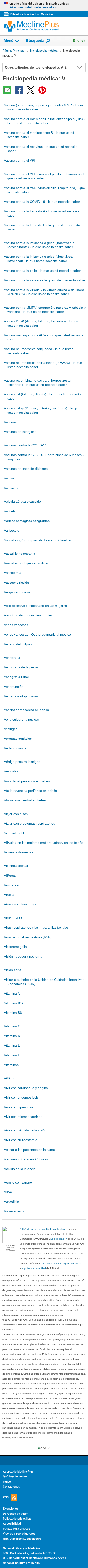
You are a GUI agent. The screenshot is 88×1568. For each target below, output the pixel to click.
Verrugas (10, 729)
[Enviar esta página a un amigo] (7, 90)
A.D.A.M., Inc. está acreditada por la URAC (43, 1229)
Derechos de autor (15, 1513)
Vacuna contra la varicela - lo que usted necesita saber (44, 280)
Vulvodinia (11, 1201)
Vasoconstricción (16, 582)
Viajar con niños (16, 814)
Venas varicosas (16, 625)
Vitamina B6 (13, 1012)
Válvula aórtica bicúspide (22, 501)
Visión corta (12, 970)
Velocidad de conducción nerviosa (29, 615)
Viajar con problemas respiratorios (29, 823)
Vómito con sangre (18, 1182)
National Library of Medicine (21, 1548)
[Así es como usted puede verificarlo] (44, 5)
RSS (6, 1497)
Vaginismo (11, 488)
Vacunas (10, 422)
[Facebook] (18, 90)
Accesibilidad (12, 1523)
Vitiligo (9, 1078)
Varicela (10, 511)
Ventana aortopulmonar (21, 696)
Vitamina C (12, 1026)
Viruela (9, 895)
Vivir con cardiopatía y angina (26, 1088)
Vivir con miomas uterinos (23, 1117)
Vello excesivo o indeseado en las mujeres (35, 606)
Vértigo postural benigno (22, 762)
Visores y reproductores (19, 1533)
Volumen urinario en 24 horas (26, 1159)
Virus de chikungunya (20, 904)
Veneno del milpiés (18, 644)
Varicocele (11, 530)
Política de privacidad (17, 1518)
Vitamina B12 (14, 1003)
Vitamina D (12, 1036)
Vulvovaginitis (14, 1211)
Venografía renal (16, 677)
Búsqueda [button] (35, 41)
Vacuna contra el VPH (20, 160)
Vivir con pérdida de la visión (25, 1130)
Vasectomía (12, 573)
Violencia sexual (16, 866)
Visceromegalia (15, 947)
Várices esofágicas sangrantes (27, 521)
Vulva (8, 1192)
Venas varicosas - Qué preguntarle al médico (37, 634)
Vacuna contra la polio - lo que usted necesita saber (42, 270)
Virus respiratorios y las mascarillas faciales (36, 927)
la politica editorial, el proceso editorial (62, 1263)
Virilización (12, 885)
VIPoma (10, 875)
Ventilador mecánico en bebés (26, 710)
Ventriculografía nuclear (21, 719)
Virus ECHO (13, 918)
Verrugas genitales (18, 738)
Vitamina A (12, 993)
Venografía (12, 657)
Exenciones (11, 1508)
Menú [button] (9, 41)
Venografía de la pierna (21, 667)
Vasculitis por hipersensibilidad (26, 563)
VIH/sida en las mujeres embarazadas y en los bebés (43, 842)
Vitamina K (12, 1055)
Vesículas (11, 771)
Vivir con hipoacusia (19, 1107)
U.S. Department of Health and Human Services (34, 1558)
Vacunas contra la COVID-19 (25, 445)
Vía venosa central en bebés (25, 800)
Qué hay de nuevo (15, 1476)
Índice (7, 1481)
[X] (30, 90)
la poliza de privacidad (34, 1268)
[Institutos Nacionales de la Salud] (7, 14)
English (79, 40)
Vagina (9, 478)
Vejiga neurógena (17, 592)
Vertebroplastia (15, 748)
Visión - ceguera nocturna (23, 956)
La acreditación (58, 1239)
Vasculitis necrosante (19, 553)
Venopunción (13, 686)
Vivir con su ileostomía (20, 1140)
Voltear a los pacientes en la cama (29, 1150)
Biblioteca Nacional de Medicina (31, 14)
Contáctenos (11, 1486)
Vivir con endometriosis (21, 1097)
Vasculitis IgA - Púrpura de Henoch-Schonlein (37, 540)
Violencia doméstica (19, 852)
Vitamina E (12, 1045)
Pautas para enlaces (16, 1528)
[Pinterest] (42, 90)
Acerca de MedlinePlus (18, 1471)
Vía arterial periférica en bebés (27, 781)
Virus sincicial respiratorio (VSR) (28, 937)
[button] (79, 67)
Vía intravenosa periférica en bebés (30, 791)
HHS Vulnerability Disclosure (22, 1538)
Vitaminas (11, 1065)
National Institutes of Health (21, 1563)
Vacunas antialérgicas (20, 432)
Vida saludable (15, 833)
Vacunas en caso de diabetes (26, 469)
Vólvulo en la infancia (19, 1169)
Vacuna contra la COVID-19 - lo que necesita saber (42, 201)
